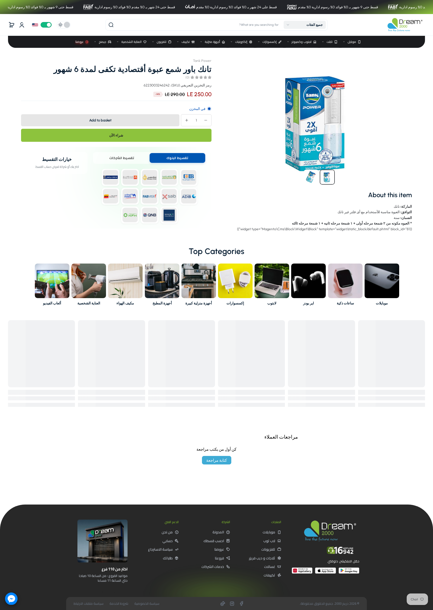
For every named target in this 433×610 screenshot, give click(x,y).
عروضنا (219, 549)
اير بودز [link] (308, 303)
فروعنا (219, 558)
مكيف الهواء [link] (125, 303)
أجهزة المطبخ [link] (162, 303)
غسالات (269, 566)
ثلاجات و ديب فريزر (262, 558)
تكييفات (269, 575)
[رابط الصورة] (382, 286)
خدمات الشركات (212, 566)
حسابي (167, 541)
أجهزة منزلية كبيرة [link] (198, 303)
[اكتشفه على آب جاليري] (302, 572)
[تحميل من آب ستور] (325, 572)
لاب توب (269, 541)
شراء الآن (116, 135)
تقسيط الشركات (121, 158)
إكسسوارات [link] (235, 303)
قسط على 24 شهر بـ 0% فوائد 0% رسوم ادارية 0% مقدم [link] (191, 7)
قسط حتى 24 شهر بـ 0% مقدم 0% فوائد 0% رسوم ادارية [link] (89, 7)
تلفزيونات (268, 549)
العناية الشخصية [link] (88, 303)
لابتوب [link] (271, 303)
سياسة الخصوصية (146, 603)
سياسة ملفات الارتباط (88, 603)
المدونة (218, 532)
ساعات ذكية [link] (345, 303)
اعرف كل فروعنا (110, 591)
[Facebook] (241, 603)
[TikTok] (223, 603)
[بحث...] (111, 25)
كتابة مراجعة (216, 460)
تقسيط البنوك (177, 158)
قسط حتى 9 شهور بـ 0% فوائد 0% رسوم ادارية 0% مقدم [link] (293, 7)
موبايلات (269, 532)
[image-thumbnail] (327, 177)
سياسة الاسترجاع (160, 549)
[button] (305, 25)
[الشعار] (405, 24)
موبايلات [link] (382, 303)
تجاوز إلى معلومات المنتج (407, 58)
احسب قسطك (213, 541)
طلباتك (168, 558)
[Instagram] (232, 603)
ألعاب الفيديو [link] (52, 303)
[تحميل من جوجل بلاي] (349, 572)
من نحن (167, 532)
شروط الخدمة (119, 603)
